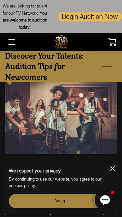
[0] (112, 42)
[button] (105, 200)
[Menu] (11, 42)
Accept (61, 201)
